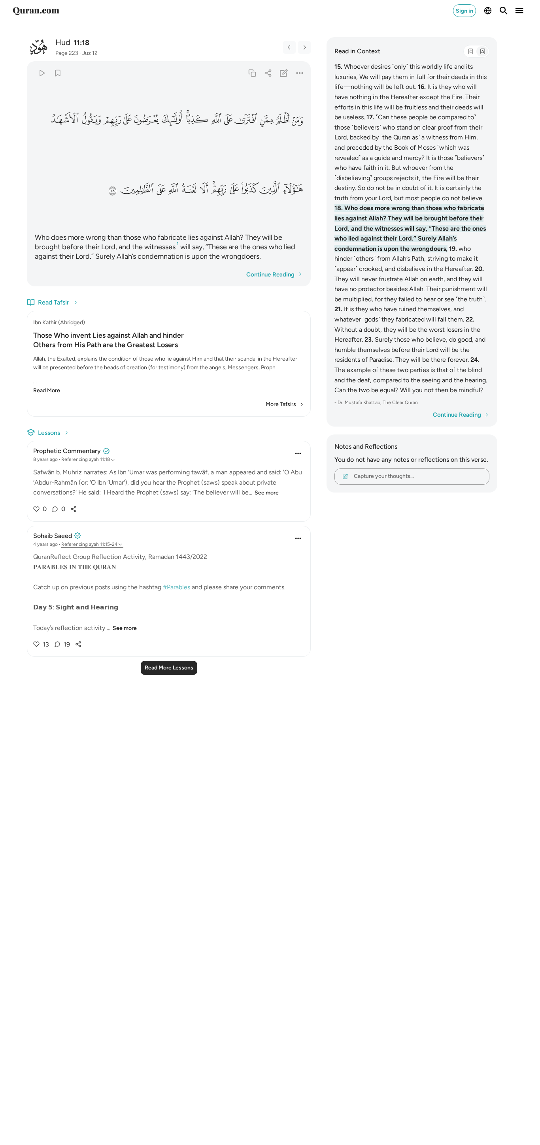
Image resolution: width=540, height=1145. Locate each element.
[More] (300, 73)
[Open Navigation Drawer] (519, 11)
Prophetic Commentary (67, 451)
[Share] (268, 73)
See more (267, 492)
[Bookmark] (57, 73)
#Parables (176, 587)
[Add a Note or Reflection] (284, 73)
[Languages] (488, 11)
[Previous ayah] (289, 47)
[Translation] (482, 51)
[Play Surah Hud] (42, 73)
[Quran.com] (36, 11)
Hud (62, 42)
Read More (46, 390)
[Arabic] (470, 51)
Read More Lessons (169, 667)
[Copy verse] (252, 73)
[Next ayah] (304, 47)
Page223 (66, 53)
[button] (297, 120)
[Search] (504, 11)
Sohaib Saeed (52, 536)
